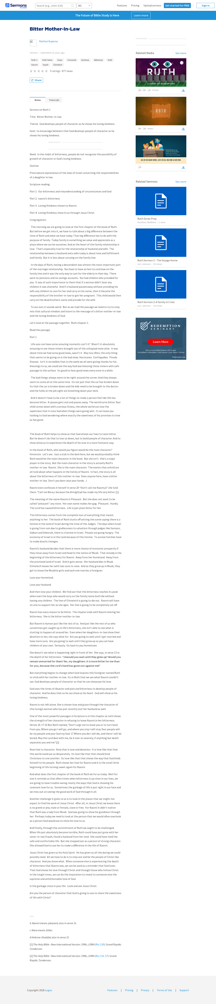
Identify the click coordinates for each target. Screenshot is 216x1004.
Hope (59, 60)
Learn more (141, 15)
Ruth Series (47, 60)
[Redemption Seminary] (161, 339)
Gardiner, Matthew (146, 222)
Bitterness (98, 60)
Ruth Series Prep (147, 218)
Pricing (135, 5)
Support (184, 990)
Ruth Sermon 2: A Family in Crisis (156, 302)
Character (71, 60)
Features (122, 5)
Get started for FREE (177, 5)
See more (181, 53)
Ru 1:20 (100, 944)
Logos (48, 990)
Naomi (34, 64)
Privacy (145, 990)
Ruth (110, 60)
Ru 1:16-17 (102, 956)
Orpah (45, 64)
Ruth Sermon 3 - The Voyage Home (157, 260)
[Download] (183, 90)
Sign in (206, 5)
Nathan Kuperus (48, 41)
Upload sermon (152, 5)
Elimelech (57, 64)
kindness (85, 60)
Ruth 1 (34, 60)
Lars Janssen (144, 264)
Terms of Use (164, 990)
